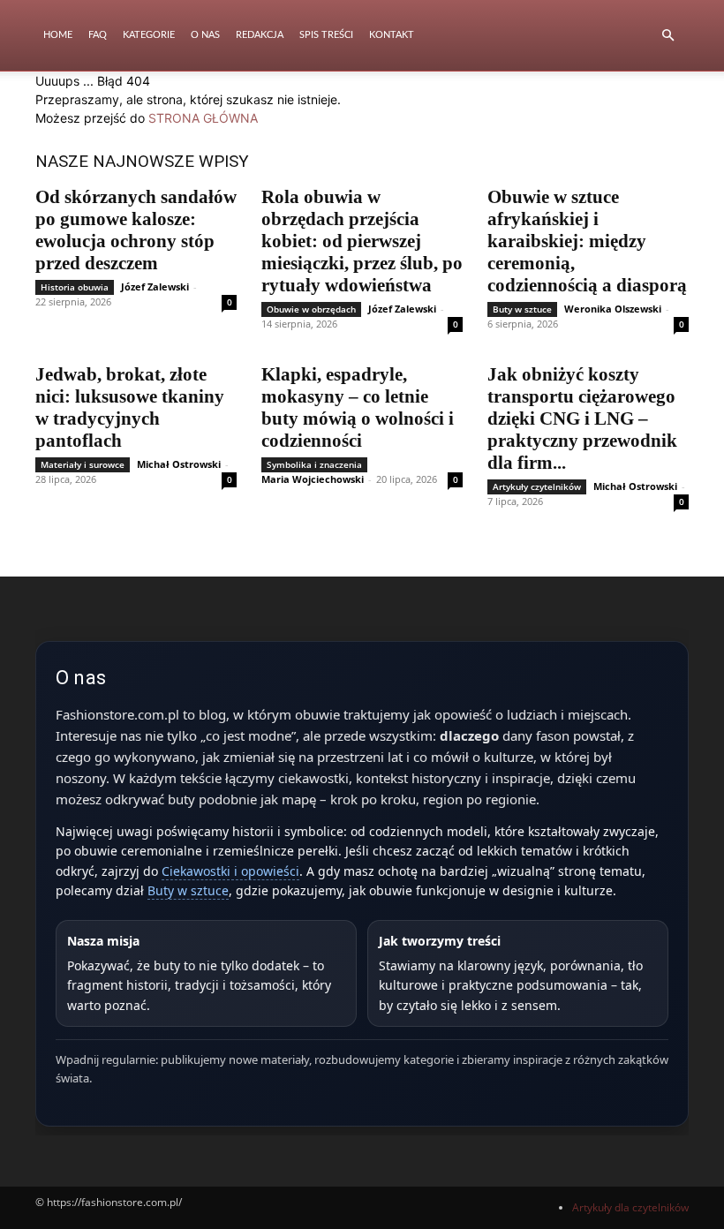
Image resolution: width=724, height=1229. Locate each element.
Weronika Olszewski (612, 308)
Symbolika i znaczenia (314, 464)
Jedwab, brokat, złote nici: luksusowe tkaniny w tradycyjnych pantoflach (129, 407)
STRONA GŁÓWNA (203, 117)
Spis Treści (326, 35)
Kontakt (391, 35)
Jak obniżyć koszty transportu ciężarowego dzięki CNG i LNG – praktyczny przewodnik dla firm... (582, 418)
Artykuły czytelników (537, 486)
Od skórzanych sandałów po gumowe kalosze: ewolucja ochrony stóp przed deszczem (136, 230)
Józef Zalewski (155, 286)
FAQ (97, 35)
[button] (667, 35)
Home (57, 35)
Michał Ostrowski (179, 464)
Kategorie (149, 35)
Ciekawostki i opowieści (230, 871)
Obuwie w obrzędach (311, 309)
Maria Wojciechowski (312, 479)
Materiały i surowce (82, 464)
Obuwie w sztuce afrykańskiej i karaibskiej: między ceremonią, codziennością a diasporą (587, 241)
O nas (205, 35)
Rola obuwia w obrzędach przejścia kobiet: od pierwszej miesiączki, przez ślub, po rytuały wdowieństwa (362, 241)
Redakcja (259, 35)
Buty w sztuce (522, 309)
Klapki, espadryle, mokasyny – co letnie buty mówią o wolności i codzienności (357, 407)
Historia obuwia (75, 287)
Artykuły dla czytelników (630, 1207)
